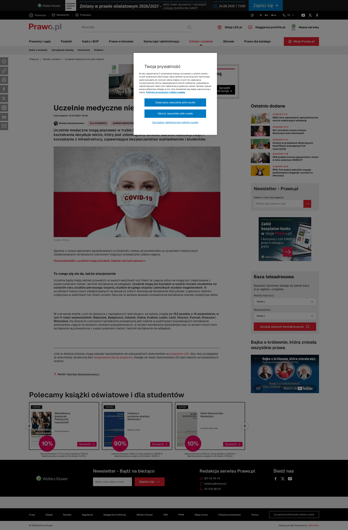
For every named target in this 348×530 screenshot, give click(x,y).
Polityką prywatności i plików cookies (165, 92)
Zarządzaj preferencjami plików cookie (175, 122)
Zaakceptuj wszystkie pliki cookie (175, 102)
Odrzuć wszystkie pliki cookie (175, 113)
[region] (175, 94)
